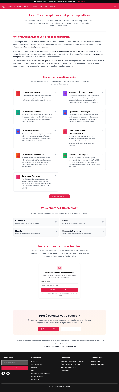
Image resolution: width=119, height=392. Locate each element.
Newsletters (65, 370)
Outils (26, 6)
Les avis (34, 367)
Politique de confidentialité (40, 373)
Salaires (34, 6)
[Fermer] (117, 2)
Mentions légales (37, 376)
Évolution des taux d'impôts (70, 364)
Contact (52, 6)
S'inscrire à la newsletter (61, 290)
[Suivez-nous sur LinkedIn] (8, 373)
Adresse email (45, 281)
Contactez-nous (36, 364)
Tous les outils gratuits (68, 367)
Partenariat (35, 379)
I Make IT (67, 386)
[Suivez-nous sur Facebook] (3, 373)
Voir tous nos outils (58, 196)
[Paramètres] (115, 6)
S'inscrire (15, 368)
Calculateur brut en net (15, 6)
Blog (41, 6)
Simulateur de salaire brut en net (72, 361)
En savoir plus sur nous (71, 329)
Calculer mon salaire (49, 329)
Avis (46, 6)
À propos (34, 361)
